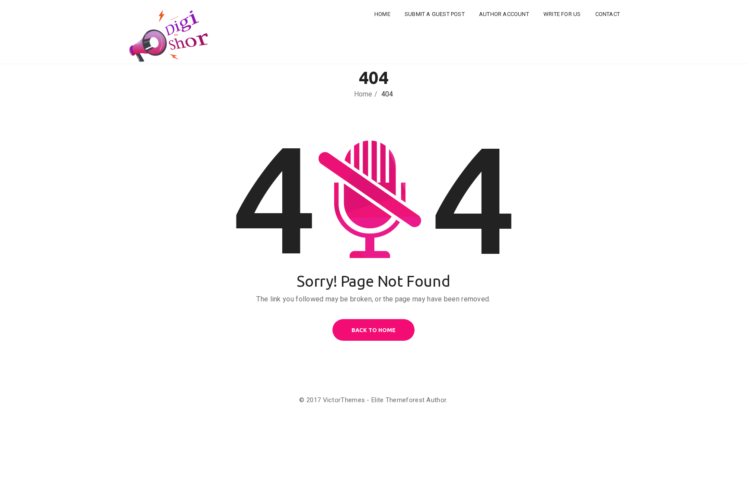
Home (382, 14)
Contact (607, 14)
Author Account (504, 14)
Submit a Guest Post (435, 14)
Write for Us (562, 14)
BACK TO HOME (373, 330)
